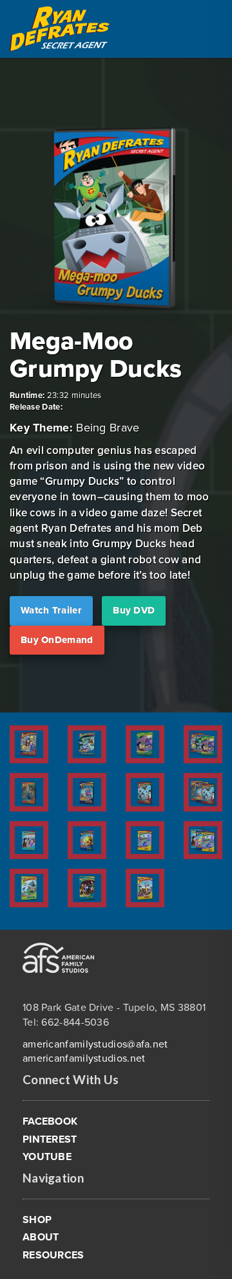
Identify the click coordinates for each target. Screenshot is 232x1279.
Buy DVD (134, 610)
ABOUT (41, 1237)
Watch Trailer (51, 610)
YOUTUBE (47, 1156)
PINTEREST (50, 1139)
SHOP (37, 1219)
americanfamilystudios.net (84, 1058)
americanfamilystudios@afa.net (95, 1044)
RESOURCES (53, 1255)
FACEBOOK (50, 1121)
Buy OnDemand (57, 640)
